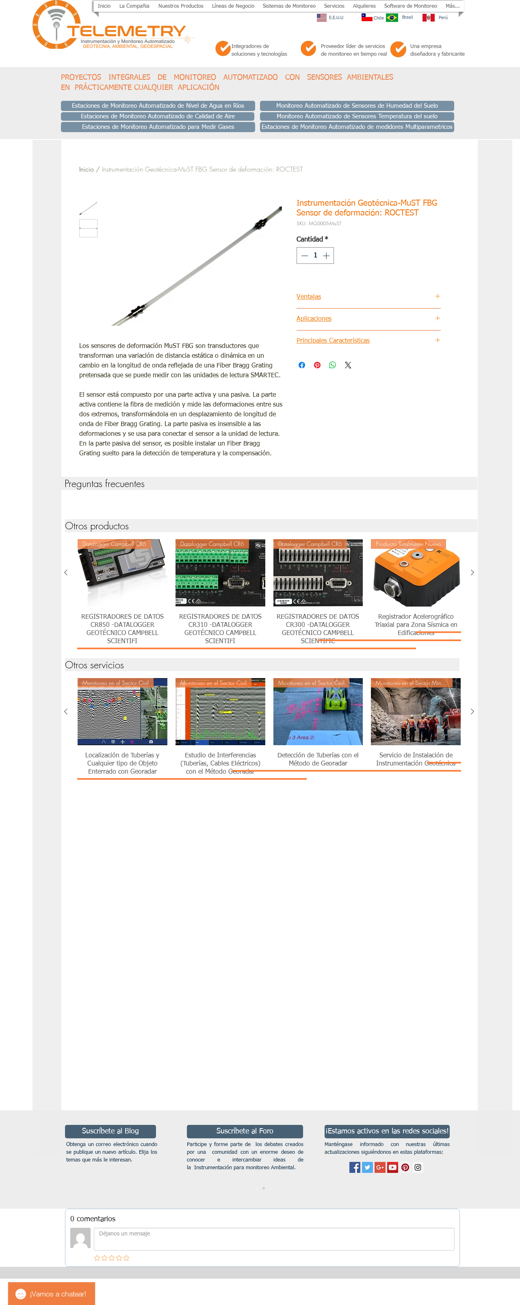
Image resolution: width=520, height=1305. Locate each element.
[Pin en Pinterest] (317, 365)
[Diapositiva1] (256, 1188)
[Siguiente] (472, 572)
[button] (181, 6)
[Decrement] (304, 256)
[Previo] (46, 1159)
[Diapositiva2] (263, 1188)
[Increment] (327, 256)
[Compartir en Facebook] (302, 365)
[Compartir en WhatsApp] (333, 365)
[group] (269, 502)
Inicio (86, 169)
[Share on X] (348, 365)
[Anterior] (66, 572)
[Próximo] (474, 1159)
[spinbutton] (315, 256)
